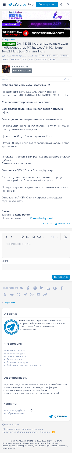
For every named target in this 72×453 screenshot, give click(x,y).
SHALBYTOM (11, 55)
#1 (69, 79)
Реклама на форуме (17, 362)
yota (55, 56)
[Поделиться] (65, 79)
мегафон (15, 59)
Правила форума (16, 353)
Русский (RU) (12, 424)
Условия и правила (32, 429)
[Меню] (4, 4)
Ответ (49, 223)
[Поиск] (68, 5)
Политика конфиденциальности (20, 432)
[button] (5, 237)
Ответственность (16, 356)
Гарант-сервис (15, 359)
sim (49, 56)
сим (31, 59)
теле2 (52, 59)
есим (5, 59)
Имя (4, 260)
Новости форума (16, 350)
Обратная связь (15, 413)
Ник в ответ (63, 223)
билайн (64, 56)
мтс (24, 59)
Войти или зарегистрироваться (24, 365)
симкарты (41, 59)
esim (41, 56)
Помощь (45, 432)
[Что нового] (61, 5)
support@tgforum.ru (18, 410)
